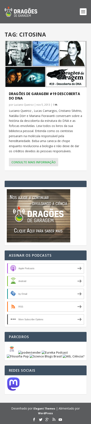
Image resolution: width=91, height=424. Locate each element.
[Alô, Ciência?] (73, 356)
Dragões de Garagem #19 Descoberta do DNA (44, 96)
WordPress (45, 413)
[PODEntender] (29, 352)
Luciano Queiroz (24, 105)
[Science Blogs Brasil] (46, 356)
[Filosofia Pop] (18, 356)
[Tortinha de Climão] (12, 352)
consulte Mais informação (33, 162)
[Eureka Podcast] (55, 352)
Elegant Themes (44, 408)
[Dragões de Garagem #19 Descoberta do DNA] (46, 64)
